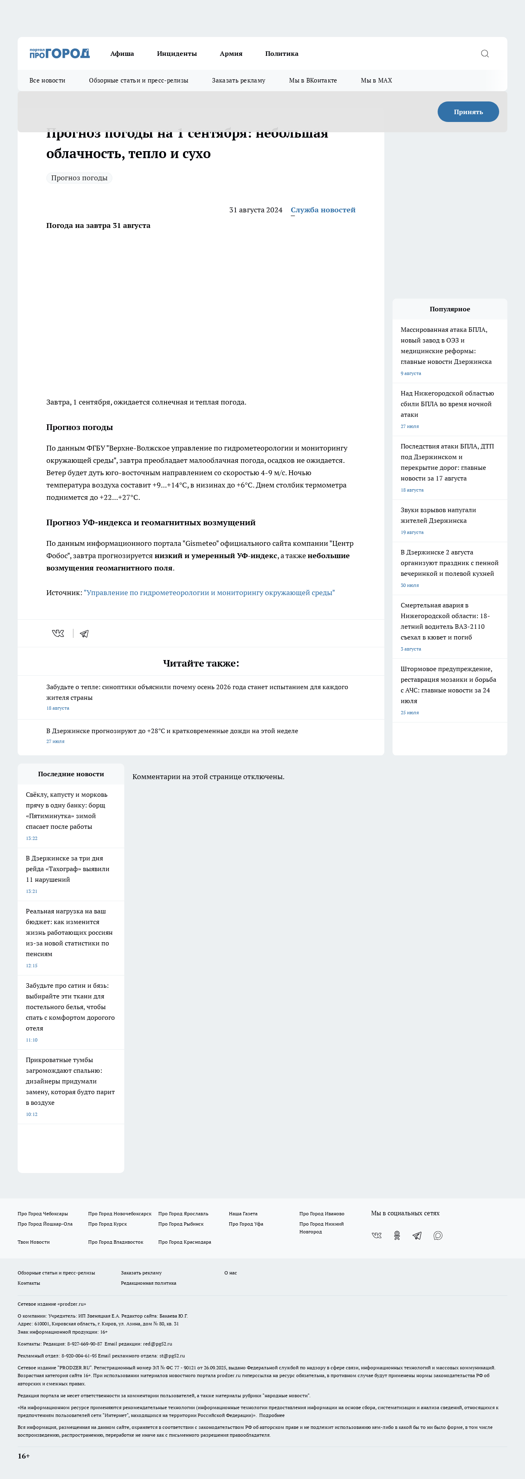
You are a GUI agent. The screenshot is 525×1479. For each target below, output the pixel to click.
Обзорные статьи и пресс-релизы (138, 80)
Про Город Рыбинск (180, 1224)
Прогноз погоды (79, 177)
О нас (230, 1273)
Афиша (122, 53)
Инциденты (177, 53)
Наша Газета (243, 1213)
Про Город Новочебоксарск (119, 1213)
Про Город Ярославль (183, 1213)
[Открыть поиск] (485, 53)
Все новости (47, 80)
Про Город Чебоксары (43, 1213)
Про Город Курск (107, 1224)
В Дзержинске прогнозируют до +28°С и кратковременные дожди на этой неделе (172, 735)
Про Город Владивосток (115, 1242)
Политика (282, 53)
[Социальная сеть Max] (438, 1235)
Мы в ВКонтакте (313, 80)
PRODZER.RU (74, 1367)
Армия (231, 53)
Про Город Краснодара (184, 1242)
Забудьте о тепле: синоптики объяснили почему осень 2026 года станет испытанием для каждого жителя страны (197, 697)
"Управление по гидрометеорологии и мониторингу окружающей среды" (209, 592)
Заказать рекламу (238, 80)
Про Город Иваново (322, 1213)
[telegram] (87, 633)
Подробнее (272, 1415)
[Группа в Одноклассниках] (397, 1235)
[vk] (59, 633)
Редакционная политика (148, 1283)
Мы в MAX (376, 80)
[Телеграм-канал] (417, 1235)
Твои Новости (34, 1242)
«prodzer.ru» (71, 1304)
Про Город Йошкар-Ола (45, 1224)
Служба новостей (323, 209)
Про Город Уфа (246, 1224)
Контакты (29, 1283)
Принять (468, 112)
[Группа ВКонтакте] (376, 1235)
